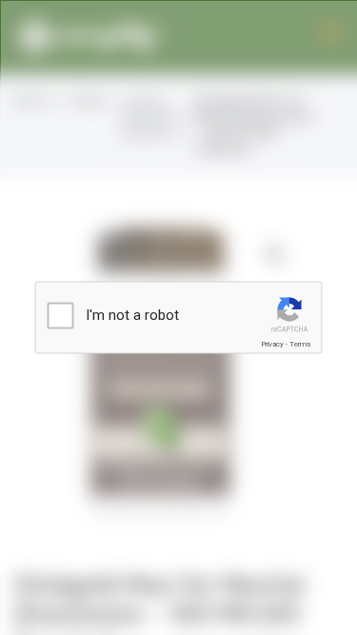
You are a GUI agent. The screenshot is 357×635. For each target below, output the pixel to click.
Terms (299, 344)
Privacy (272, 344)
